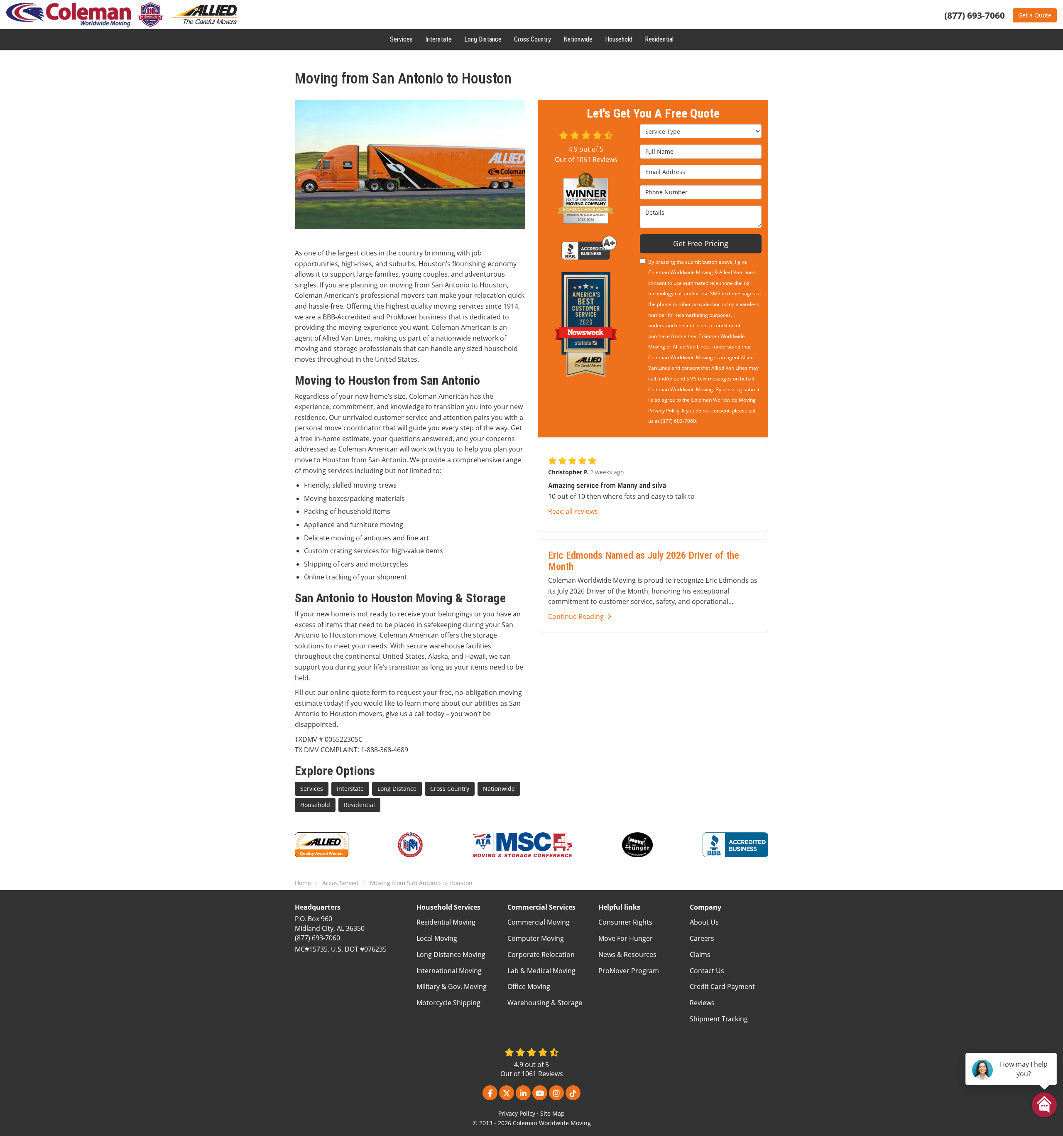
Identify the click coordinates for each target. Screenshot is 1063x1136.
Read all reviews (573, 511)
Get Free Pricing (700, 243)
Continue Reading (576, 616)
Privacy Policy (663, 410)
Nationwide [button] (578, 39)
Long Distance (396, 789)
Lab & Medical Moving (541, 970)
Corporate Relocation (541, 954)
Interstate (350, 789)
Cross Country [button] (532, 39)
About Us (704, 922)
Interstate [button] (438, 39)
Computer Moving (535, 938)
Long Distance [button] (483, 39)
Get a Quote (1034, 15)
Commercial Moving (538, 922)
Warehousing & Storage (544, 1002)
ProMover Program (628, 970)
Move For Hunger (625, 938)
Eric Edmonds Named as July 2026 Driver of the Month (643, 561)
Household (315, 805)
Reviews (702, 1002)
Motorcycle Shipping (448, 1002)
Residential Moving (445, 922)
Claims (700, 954)
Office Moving (528, 986)
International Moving (449, 970)
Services (311, 789)
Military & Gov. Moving (451, 986)
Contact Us (707, 970)
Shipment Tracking (719, 1018)
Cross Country (449, 789)
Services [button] (401, 39)
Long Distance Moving (450, 954)
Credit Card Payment (722, 986)
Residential (359, 805)
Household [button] (618, 39)
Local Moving (436, 938)
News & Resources (627, 954)
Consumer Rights (625, 922)
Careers (702, 938)
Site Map (552, 1113)
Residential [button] (659, 39)
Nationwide (499, 789)
